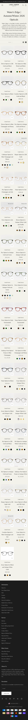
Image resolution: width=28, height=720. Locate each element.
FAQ (2, 593)
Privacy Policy (4, 605)
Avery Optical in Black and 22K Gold (20, 503)
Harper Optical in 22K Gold (21, 156)
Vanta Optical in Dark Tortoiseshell (21, 321)
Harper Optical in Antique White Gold (20, 412)
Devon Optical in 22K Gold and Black (7, 65)
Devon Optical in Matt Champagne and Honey (7, 125)
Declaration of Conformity (7, 607)
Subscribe (6, 693)
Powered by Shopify (18, 706)
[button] (23, 138)
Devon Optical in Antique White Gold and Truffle (20, 222)
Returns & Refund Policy (6, 633)
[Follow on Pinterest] (14, 698)
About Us (3, 588)
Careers (3, 595)
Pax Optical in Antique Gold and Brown (21, 125)
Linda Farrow (7, 61)
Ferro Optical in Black (7, 94)
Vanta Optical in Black (7, 381)
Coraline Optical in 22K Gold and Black (20, 95)
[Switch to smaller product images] (26, 42)
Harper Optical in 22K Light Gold (7, 503)
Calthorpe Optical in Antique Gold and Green (7, 287)
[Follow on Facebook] (2, 698)
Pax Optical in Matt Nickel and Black (20, 65)
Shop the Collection (5, 659)
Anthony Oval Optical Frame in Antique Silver (20, 473)
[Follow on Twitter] (6, 698)
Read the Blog (4, 654)
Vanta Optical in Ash (20, 189)
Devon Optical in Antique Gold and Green (21, 255)
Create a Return (4, 631)
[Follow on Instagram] (10, 698)
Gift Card (3, 640)
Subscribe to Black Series (7, 656)
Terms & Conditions (5, 600)
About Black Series (5, 651)
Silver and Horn (4, 661)
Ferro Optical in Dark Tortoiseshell (7, 321)
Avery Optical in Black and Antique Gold (7, 412)
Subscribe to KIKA (5, 612)
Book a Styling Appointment (7, 626)
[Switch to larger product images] (23, 42)
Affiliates (3, 598)
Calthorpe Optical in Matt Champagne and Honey (7, 157)
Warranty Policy (4, 635)
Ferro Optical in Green (21, 285)
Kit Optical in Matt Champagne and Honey (20, 352)
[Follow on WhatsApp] (21, 698)
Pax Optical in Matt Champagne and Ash (7, 191)
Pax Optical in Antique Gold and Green (7, 254)
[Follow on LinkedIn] (18, 698)
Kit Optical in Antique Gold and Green (7, 473)
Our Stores (3, 623)
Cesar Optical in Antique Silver (20, 382)
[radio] (3, 72)
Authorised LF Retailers (6, 638)
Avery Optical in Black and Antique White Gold (7, 567)
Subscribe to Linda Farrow (7, 610)
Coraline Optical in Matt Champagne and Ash (7, 535)
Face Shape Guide (5, 590)
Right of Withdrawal (5, 643)
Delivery (3, 621)
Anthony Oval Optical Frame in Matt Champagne (7, 353)
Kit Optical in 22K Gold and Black (7, 442)
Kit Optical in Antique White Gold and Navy (21, 442)
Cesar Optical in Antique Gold (20, 533)
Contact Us (3, 628)
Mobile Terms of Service (6, 603)
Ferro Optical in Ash (7, 220)
